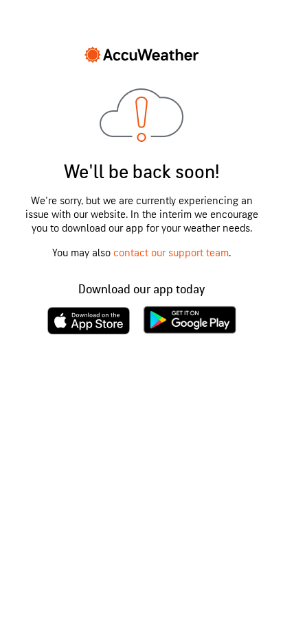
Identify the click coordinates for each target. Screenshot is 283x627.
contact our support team (171, 253)
